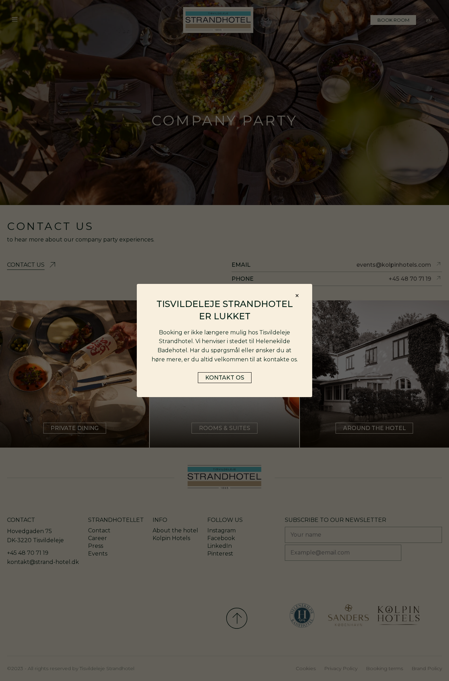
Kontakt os (224, 377)
